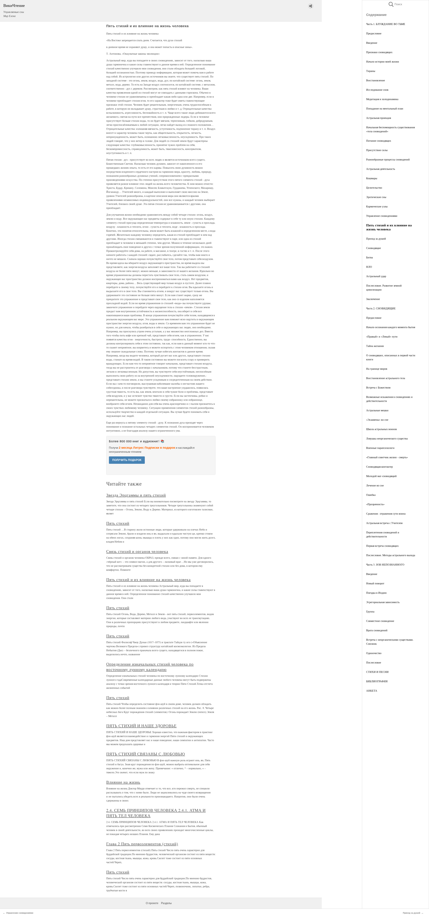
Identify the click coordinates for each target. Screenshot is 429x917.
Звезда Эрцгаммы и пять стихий (136, 495)
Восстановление (375, 80)
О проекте (152, 903)
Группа (370, 611)
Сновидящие (373, 248)
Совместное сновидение (380, 621)
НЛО (369, 266)
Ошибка (371, 494)
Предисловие (373, 33)
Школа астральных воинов (381, 429)
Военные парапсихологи (380, 448)
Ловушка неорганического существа (387, 438)
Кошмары (371, 178)
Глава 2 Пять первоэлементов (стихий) (142, 843)
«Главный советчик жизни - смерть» (387, 457)
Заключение (373, 299)
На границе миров (376, 368)
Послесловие (373, 662)
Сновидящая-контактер (379, 466)
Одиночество (373, 653)
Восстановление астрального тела (385, 378)
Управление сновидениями (381, 215)
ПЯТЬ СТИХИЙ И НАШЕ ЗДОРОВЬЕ (141, 725)
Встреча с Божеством (378, 387)
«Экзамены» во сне (377, 419)
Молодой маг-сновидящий (381, 476)
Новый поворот (375, 583)
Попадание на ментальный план (384, 108)
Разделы (166, 903)
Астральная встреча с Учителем (384, 523)
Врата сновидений (376, 630)
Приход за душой (376, 238)
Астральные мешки (377, 410)
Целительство (374, 187)
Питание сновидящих (378, 140)
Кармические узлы (377, 206)
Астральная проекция (378, 118)
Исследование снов (377, 89)
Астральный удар (376, 276)
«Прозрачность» (375, 504)
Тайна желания (375, 346)
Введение (371, 42)
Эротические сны (376, 197)
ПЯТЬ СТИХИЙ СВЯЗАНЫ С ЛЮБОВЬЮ (145, 754)
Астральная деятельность (380, 169)
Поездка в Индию (376, 592)
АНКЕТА (371, 690)
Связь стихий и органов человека (137, 551)
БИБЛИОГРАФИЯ (377, 681)
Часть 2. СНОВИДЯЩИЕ (381, 308)
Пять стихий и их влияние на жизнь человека (148, 579)
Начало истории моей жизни (382, 61)
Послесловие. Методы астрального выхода (390, 555)
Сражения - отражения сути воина (386, 513)
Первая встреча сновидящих (382, 545)
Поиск (394, 4)
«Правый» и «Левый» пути (381, 336)
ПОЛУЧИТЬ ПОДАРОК (126, 460)
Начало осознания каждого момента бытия (390, 327)
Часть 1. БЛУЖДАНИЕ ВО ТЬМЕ (385, 24)
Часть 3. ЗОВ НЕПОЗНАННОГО (385, 564)
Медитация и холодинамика (382, 99)
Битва (369, 257)
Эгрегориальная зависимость (383, 602)
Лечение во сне (375, 485)
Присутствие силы (377, 150)
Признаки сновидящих (379, 52)
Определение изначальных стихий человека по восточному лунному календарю (150, 666)
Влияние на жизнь (123, 782)
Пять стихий (117, 523)
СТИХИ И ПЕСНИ (377, 672)
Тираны (370, 71)
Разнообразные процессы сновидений (388, 159)
